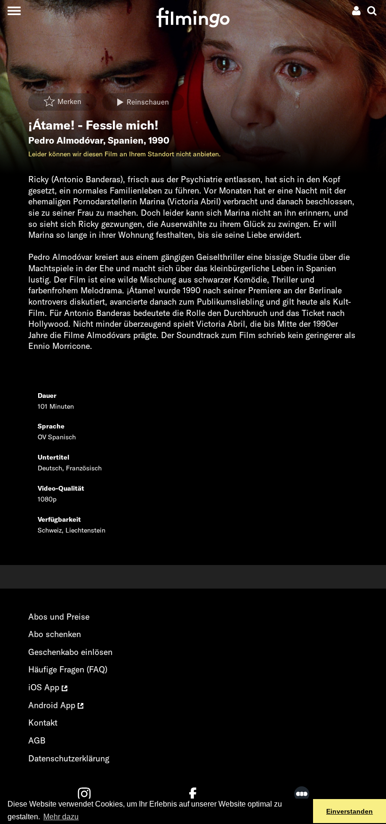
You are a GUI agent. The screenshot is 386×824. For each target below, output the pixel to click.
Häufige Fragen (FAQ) (67, 669)
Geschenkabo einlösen (70, 651)
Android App (53, 705)
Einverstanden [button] (349, 811)
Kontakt (42, 722)
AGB (37, 740)
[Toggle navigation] (14, 10)
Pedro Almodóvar (65, 140)
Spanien (126, 140)
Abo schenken (54, 634)
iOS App (45, 687)
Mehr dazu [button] (61, 817)
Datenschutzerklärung (68, 758)
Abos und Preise (58, 616)
